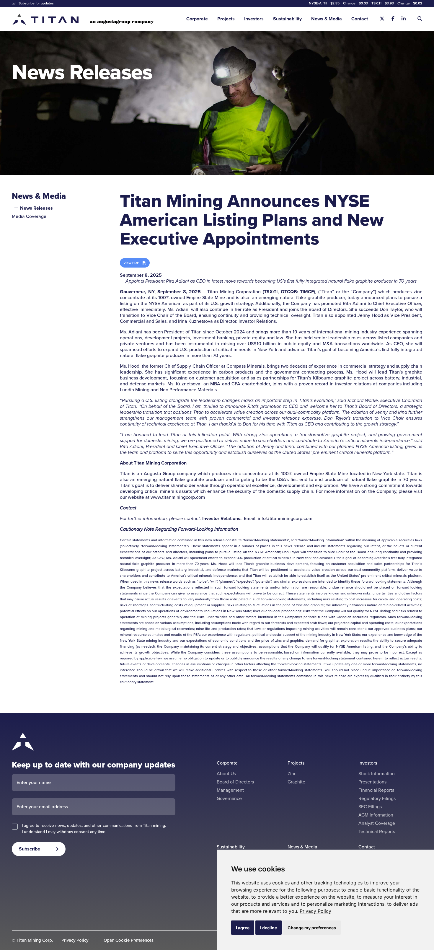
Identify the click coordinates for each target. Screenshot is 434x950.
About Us (226, 773)
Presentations (372, 781)
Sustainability (287, 18)
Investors (254, 18)
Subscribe (29, 848)
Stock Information (376, 773)
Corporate (197, 18)
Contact (359, 18)
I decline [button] (268, 927)
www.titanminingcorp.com (178, 497)
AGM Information (375, 815)
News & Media (326, 18)
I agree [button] (242, 927)
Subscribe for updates (36, 3)
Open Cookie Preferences (129, 940)
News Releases (36, 208)
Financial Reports (376, 790)
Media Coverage (29, 216)
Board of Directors (235, 781)
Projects (226, 18)
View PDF (131, 262)
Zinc (292, 773)
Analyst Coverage (376, 823)
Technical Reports (376, 831)
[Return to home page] (83, 19)
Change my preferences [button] (312, 927)
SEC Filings (370, 806)
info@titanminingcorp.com (285, 518)
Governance (229, 798)
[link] (315, 911)
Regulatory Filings (377, 798)
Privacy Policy (315, 911)
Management (230, 790)
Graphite (296, 781)
